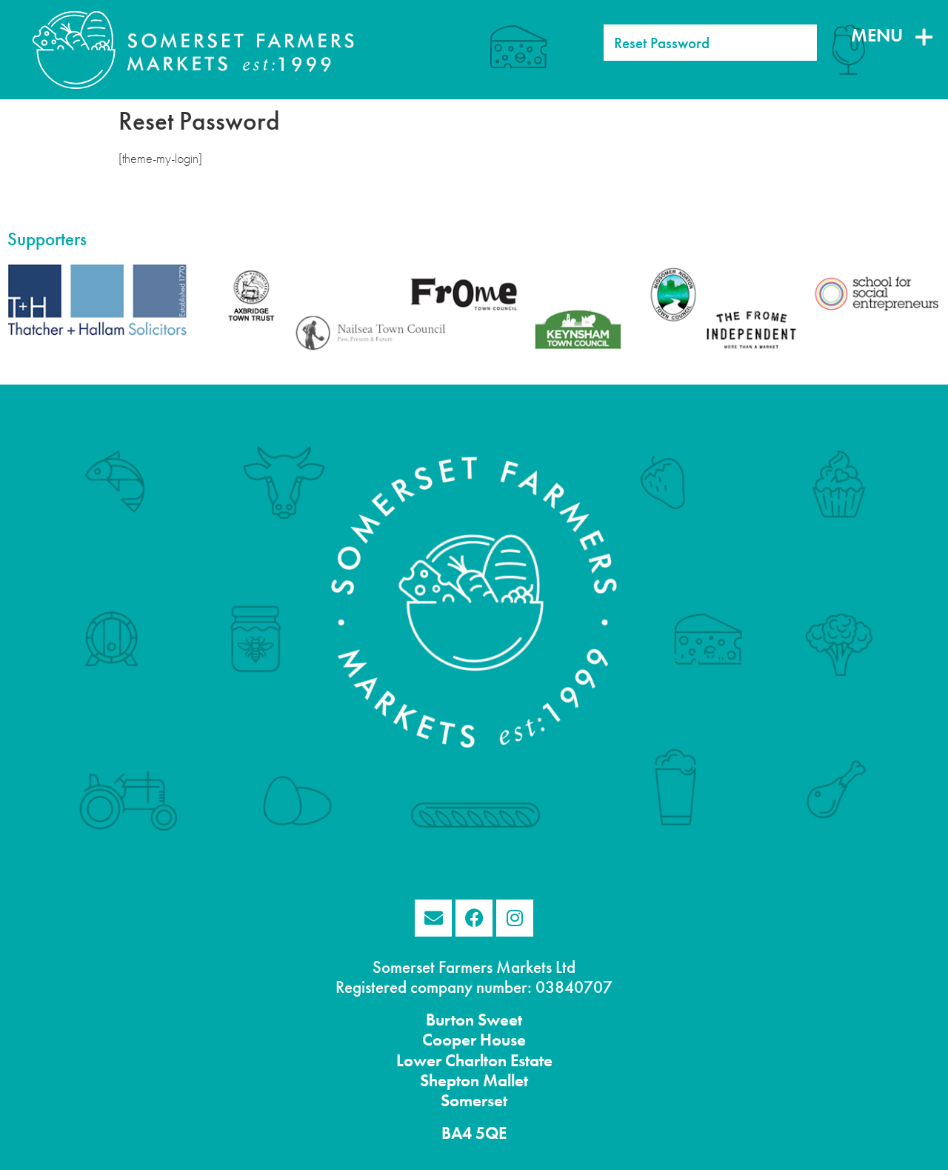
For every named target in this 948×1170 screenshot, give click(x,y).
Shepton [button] (449, 1080)
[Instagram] (514, 918)
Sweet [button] (498, 1020)
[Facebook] (474, 918)
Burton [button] (450, 1020)
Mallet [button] (503, 1080)
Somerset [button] (474, 1100)
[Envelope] (433, 918)
